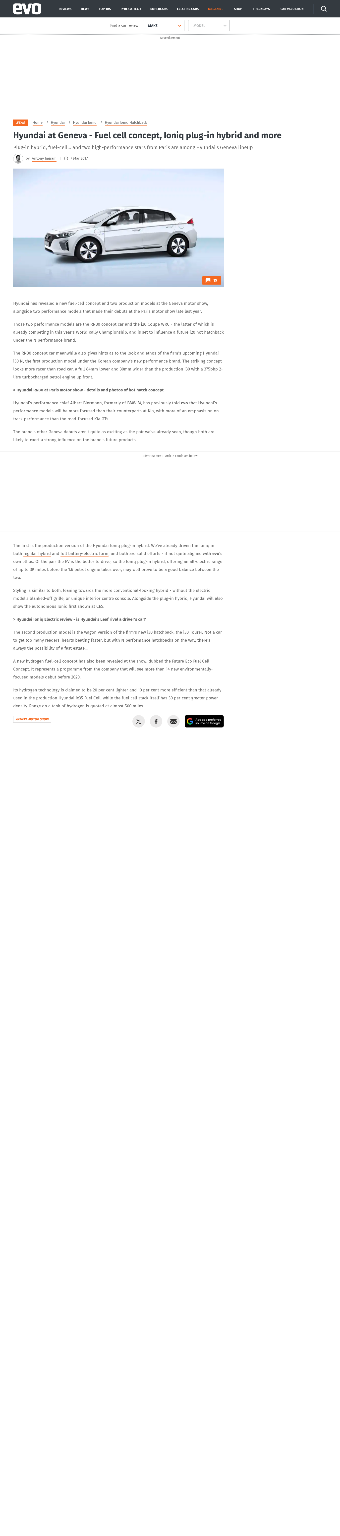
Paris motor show (158, 311)
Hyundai (21, 303)
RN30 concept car (38, 353)
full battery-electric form (84, 553)
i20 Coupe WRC (155, 324)
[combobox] (146, 26)
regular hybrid (37, 553)
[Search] (324, 9)
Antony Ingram (44, 158)
